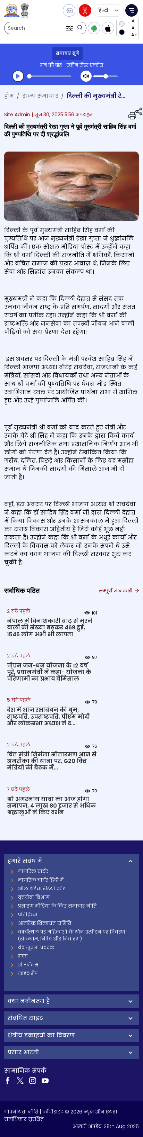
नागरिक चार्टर (33, 871)
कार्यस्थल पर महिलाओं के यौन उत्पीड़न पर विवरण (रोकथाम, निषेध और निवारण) (71, 935)
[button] (70, 28)
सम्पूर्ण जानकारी (116, 590)
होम (9, 96)
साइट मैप (28, 973)
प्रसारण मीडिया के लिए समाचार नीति (57, 905)
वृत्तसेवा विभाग (34, 897)
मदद (22, 956)
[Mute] (86, 76)
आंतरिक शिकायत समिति (45, 923)
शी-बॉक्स (28, 964)
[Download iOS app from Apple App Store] (108, 28)
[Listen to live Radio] (85, 10)
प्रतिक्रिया (27, 914)
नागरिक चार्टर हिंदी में (41, 879)
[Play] (18, 76)
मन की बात (51, 65)
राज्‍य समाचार (40, 96)
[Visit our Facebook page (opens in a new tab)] (7, 1080)
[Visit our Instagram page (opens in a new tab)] (32, 1080)
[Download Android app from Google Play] (94, 28)
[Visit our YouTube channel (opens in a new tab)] (45, 1080)
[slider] (49, 76)
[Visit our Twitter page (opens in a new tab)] (20, 1080)
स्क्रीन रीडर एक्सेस (85, 65)
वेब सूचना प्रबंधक (36, 947)
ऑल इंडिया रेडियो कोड (42, 888)
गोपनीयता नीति (21, 1111)
